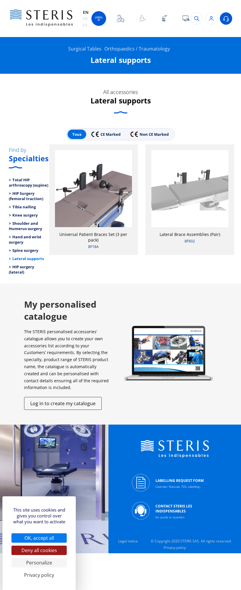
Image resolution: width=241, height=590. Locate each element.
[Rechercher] (196, 18)
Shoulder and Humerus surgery (25, 226)
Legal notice (128, 541)
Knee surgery (25, 215)
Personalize (39, 562)
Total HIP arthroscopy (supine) (28, 182)
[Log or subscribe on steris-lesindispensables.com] (211, 18)
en (85, 12)
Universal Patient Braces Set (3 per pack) (93, 237)
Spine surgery (25, 250)
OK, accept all (39, 538)
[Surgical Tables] (98, 18)
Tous (76, 134)
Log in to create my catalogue (63, 403)
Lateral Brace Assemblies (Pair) (190, 234)
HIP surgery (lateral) (21, 269)
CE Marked (110, 134)
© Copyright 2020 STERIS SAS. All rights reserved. (191, 541)
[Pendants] (164, 18)
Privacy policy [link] (39, 575)
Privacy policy (175, 547)
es (85, 25)
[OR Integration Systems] (185, 18)
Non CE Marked (154, 134)
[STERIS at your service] (226, 18)
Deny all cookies (39, 550)
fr (85, 18)
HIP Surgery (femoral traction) (26, 196)
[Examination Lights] (142, 18)
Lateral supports (28, 258)
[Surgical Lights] (120, 18)
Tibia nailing (24, 206)
